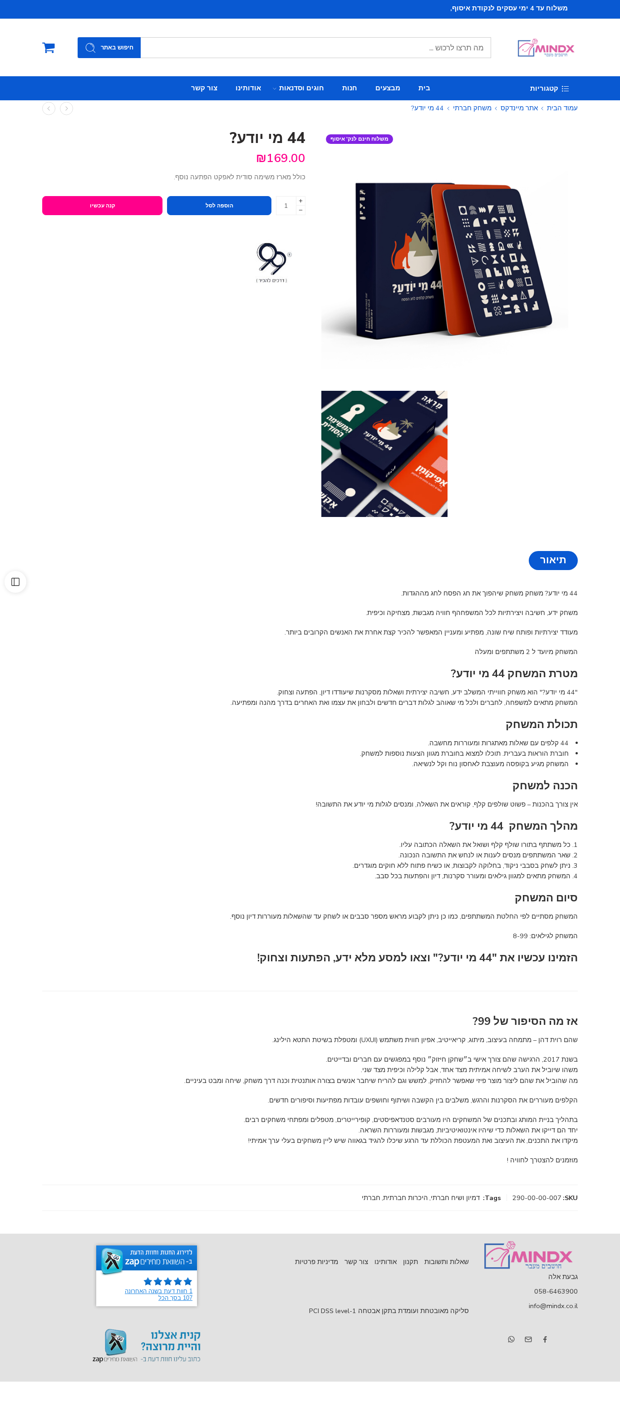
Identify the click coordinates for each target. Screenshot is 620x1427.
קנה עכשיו (102, 205)
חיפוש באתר (117, 48)
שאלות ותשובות (446, 1261)
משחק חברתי (472, 108)
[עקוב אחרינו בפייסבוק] (545, 1339)
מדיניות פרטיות (316, 1261)
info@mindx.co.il (553, 1305)
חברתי (371, 1197)
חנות (349, 88)
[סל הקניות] (48, 47)
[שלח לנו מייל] (528, 1339)
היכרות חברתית (405, 1197)
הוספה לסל (219, 205)
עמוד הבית (562, 108)
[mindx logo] (528, 1255)
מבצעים (387, 88)
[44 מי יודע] (449, 258)
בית (424, 88)
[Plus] (300, 201)
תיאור (553, 560)
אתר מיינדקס (519, 108)
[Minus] (300, 210)
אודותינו (248, 88)
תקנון (410, 1261)
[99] (271, 262)
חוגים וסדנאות (301, 88)
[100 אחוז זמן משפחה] (48, 108)
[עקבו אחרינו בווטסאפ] (511, 1339)
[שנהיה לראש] (66, 108)
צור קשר (204, 88)
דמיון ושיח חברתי (455, 1197)
